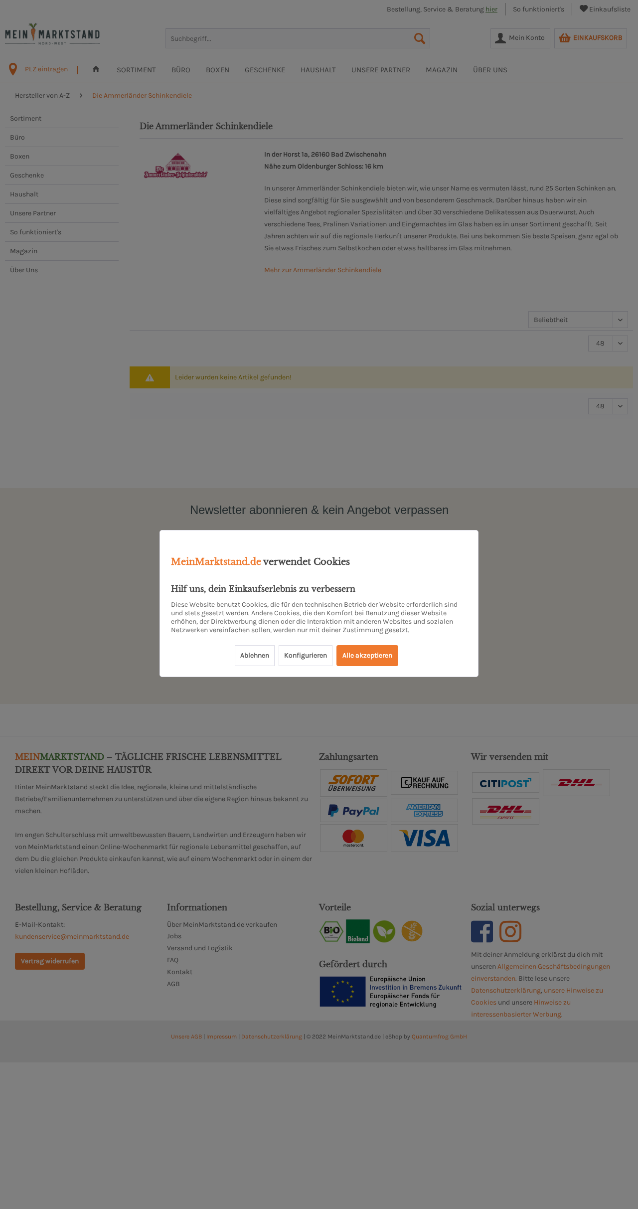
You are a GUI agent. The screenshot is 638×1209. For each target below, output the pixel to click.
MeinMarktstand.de (216, 561)
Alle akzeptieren (367, 655)
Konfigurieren (305, 655)
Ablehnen (254, 655)
